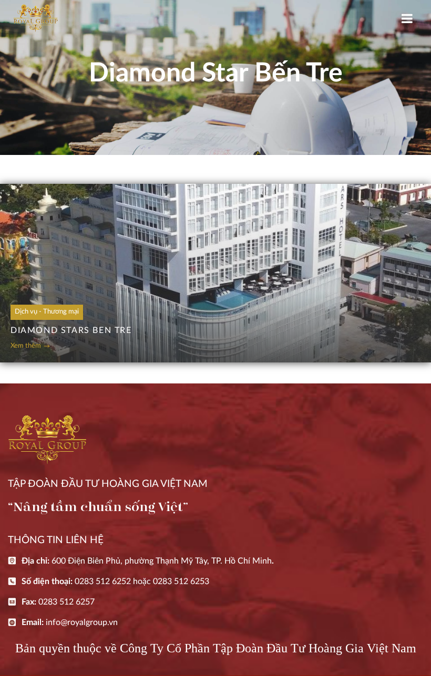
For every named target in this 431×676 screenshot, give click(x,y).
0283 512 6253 (181, 581)
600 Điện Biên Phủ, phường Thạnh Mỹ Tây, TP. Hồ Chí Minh (162, 561)
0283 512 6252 (103, 581)
